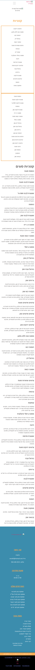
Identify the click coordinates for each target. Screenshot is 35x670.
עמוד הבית (27, 621)
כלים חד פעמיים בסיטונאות (23, 631)
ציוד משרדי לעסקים (25, 634)
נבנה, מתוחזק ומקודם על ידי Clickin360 (17, 657)
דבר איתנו (28, 641)
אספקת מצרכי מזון (25, 629)
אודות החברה (27, 623)
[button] (14, 3)
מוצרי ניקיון (27, 636)
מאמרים (28, 639)
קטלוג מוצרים (27, 626)
